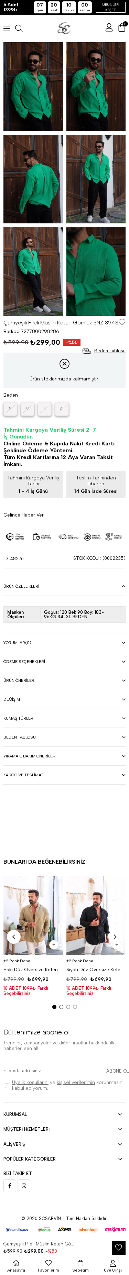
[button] (11, 953)
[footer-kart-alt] (64, 1229)
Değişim (11, 699)
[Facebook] (9, 1185)
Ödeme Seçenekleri (24, 661)
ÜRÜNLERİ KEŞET (110, 7)
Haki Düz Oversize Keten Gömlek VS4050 (33, 970)
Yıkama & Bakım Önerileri (29, 756)
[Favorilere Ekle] (122, 322)
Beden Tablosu (19, 737)
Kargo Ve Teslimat (23, 775)
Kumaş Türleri (18, 718)
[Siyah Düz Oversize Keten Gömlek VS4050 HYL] (96, 915)
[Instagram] (24, 1185)
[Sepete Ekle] (54, 945)
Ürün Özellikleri (21, 586)
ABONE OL (117, 1071)
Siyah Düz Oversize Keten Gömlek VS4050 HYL (96, 970)
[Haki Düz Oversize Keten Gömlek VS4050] (33, 915)
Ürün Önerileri (19, 680)
